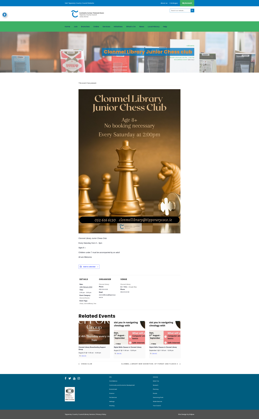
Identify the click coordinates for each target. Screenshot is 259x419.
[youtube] (74, 378)
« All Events (190, 46)
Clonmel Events (85, 298)
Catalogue (173, 3)
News (141, 26)
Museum (155, 385)
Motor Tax (156, 381)
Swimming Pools (158, 397)
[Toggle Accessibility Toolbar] (4, 14)
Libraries (155, 377)
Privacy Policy (101, 414)
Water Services (157, 401)
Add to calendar (89, 267)
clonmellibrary (88, 303)
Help (165, 26)
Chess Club (86, 364)
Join (75, 26)
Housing (111, 405)
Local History (153, 26)
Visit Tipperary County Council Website (79, 3)
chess (81, 303)
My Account (187, 3)
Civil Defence (113, 381)
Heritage (111, 401)
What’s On (131, 26)
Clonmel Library (104, 284)
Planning (155, 389)
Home (67, 26)
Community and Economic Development (122, 385)
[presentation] (94, 332)
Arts (110, 377)
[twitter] (69, 378)
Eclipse (191, 414)
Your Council (157, 405)
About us (164, 3)
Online (96, 26)
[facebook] (65, 378)
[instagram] (78, 378)
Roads (155, 393)
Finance (111, 393)
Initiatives (118, 26)
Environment (113, 389)
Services (106, 26)
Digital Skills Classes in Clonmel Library (127, 347)
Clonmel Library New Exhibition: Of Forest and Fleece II (150, 364)
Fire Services (113, 397)
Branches (85, 26)
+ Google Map (132, 287)
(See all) (191, 60)
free (95, 303)
